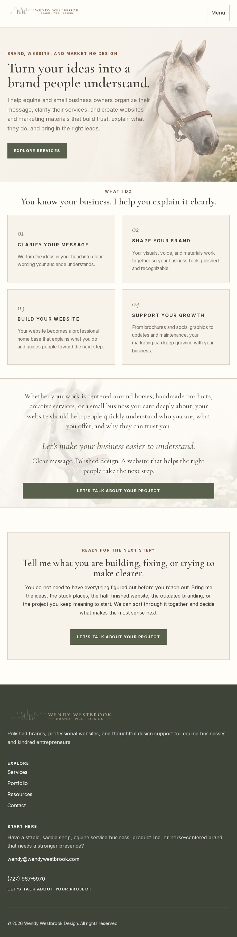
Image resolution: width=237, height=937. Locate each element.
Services (17, 772)
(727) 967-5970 (26, 879)
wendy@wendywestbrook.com (43, 859)
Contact (16, 805)
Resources (19, 794)
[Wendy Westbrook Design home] (45, 10)
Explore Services (37, 150)
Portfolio (17, 783)
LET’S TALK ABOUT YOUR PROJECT (118, 490)
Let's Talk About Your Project (118, 637)
